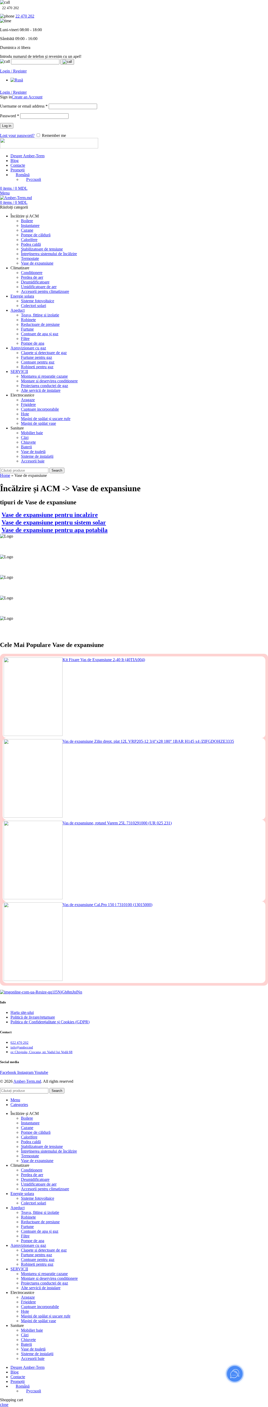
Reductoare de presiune (40, 324)
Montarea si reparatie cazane (44, 376)
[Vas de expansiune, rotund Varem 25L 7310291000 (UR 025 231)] (33, 860)
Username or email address (24, 106)
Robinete (28, 319)
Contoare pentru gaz (37, 362)
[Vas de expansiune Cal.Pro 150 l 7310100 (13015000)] (33, 942)
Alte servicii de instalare (40, 390)
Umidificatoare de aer (39, 286)
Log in (6, 126)
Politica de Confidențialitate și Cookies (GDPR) (50, 1022)
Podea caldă (31, 244)
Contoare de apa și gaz (39, 334)
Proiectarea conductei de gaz (44, 385)
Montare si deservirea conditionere (49, 381)
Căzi (25, 437)
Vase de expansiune (37, 263)
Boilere (27, 221)
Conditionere (31, 272)
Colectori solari (33, 305)
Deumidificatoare (35, 282)
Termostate (30, 258)
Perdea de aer (32, 277)
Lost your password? (17, 135)
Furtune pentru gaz (36, 357)
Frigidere (28, 404)
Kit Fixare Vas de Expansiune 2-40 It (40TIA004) (104, 659)
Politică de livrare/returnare (32, 1017)
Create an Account (27, 97)
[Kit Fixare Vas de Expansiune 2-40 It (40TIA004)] (33, 697)
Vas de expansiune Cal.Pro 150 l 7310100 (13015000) (107, 904)
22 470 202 (24, 16)
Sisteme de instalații (37, 456)
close (4, 1404)
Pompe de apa (32, 343)
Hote (25, 414)
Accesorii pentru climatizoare (45, 291)
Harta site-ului (22, 1012)
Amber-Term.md (27, 1081)
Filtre (25, 338)
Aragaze (28, 400)
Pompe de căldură (36, 235)
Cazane (27, 230)
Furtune (27, 329)
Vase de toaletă (33, 451)
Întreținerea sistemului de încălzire (49, 254)
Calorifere (29, 239)
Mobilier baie (32, 433)
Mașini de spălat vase (38, 423)
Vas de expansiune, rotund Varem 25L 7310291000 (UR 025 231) (117, 823)
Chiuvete (28, 442)
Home (5, 475)
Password (9, 116)
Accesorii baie (32, 461)
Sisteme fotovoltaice (37, 301)
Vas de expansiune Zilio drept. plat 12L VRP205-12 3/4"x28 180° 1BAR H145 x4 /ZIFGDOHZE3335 (148, 741)
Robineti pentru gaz (37, 367)
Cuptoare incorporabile (40, 409)
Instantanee (30, 225)
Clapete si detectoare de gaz (44, 352)
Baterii (26, 447)
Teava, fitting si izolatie (40, 315)
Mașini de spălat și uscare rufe (45, 418)
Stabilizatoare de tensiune (42, 249)
